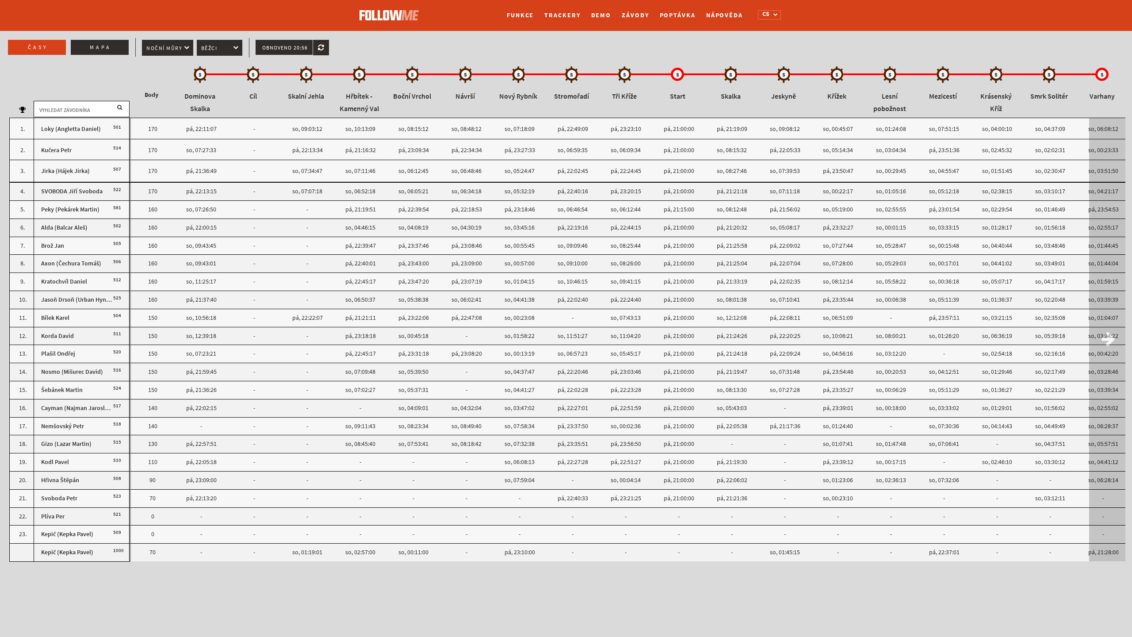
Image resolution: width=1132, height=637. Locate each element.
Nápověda (724, 15)
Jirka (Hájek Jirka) (65, 171)
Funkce (520, 15)
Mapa (100, 47)
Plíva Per (53, 516)
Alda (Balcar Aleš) (64, 227)
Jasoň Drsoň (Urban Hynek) (78, 299)
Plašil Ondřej (58, 353)
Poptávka (678, 15)
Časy (38, 47)
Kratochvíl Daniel (64, 281)
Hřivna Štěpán (60, 480)
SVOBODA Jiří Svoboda (72, 191)
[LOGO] (391, 11)
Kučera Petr (56, 150)
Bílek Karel (55, 318)
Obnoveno (285, 47)
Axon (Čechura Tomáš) (71, 263)
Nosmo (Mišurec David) (72, 372)
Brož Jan (52, 246)
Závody (635, 15)
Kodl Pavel (55, 462)
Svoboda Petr (59, 498)
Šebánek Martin (62, 390)
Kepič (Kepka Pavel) (67, 534)
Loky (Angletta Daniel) (71, 129)
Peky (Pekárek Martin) (70, 209)
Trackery (562, 15)
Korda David (57, 336)
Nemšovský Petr (62, 426)
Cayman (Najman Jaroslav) (77, 408)
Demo (601, 15)
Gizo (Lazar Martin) (66, 444)
